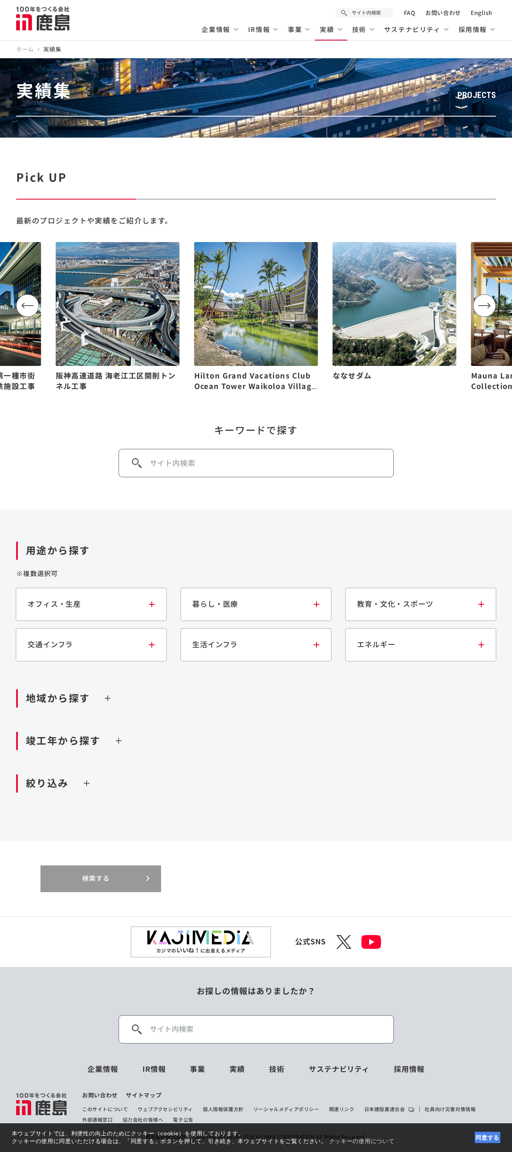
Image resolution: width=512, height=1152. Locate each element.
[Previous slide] (27, 305)
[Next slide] (484, 305)
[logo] (42, 1107)
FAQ (410, 13)
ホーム (25, 49)
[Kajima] (43, 18)
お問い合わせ (443, 13)
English (482, 13)
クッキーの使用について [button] (362, 1141)
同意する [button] (487, 1137)
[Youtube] (371, 942)
